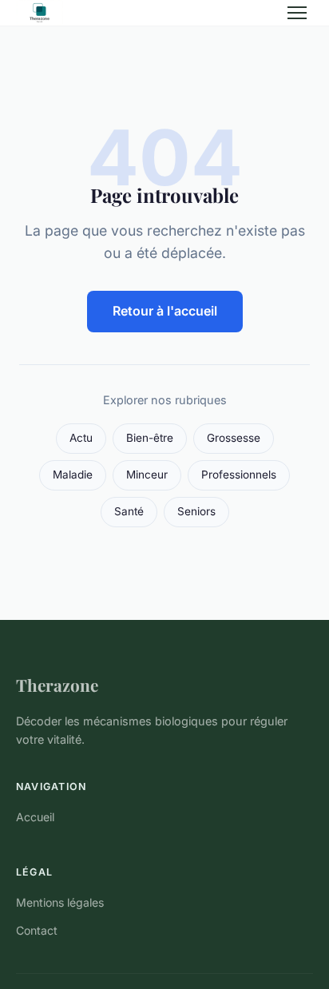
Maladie (73, 474)
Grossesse (233, 437)
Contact (36, 930)
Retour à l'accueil (165, 311)
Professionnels (238, 474)
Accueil (35, 817)
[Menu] (297, 13)
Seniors (196, 511)
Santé (129, 511)
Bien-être (149, 437)
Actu (81, 437)
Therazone (57, 684)
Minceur (147, 474)
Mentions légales (60, 902)
